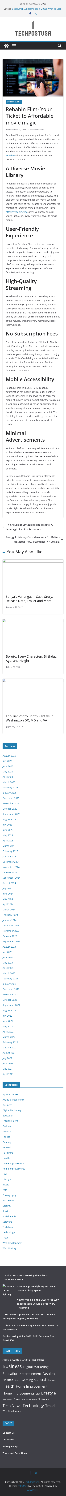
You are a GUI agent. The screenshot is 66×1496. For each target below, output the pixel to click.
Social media (9, 1216)
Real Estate (8, 1200)
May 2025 (8, 835)
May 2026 (8, 771)
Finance (7, 1131)
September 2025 (11, 814)
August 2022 (9, 1010)
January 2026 (9, 792)
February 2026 (10, 787)
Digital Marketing (12, 1110)
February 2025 (10, 851)
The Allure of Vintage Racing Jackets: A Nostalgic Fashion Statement (29, 527)
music (6, 1184)
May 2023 (8, 962)
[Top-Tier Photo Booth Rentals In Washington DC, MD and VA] (33, 681)
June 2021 (8, 1063)
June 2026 (8, 766)
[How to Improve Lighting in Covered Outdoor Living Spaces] (9, 1290)
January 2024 (9, 920)
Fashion (7, 1126)
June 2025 (8, 829)
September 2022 (11, 1005)
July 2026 (7, 760)
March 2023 (9, 973)
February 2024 (10, 914)
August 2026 (9, 755)
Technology (9, 1232)
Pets (5, 1189)
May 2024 (8, 898)
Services (7, 1211)
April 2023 (8, 967)
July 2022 (7, 1015)
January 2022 (9, 1047)
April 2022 (8, 1031)
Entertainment (14, 102)
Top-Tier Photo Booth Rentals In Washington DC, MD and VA (29, 718)
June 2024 (8, 893)
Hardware (8, 1152)
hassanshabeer (37, 129)
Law (5, 1173)
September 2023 (11, 941)
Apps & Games (10, 1094)
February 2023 (10, 978)
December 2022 (11, 989)
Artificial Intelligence (14, 1099)
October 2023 (10, 936)
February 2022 (10, 1042)
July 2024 (7, 888)
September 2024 (11, 877)
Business (7, 1104)
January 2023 (9, 983)
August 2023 (9, 946)
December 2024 (11, 861)
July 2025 (7, 824)
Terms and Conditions (15, 1453)
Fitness (6, 1136)
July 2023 (7, 952)
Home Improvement (13, 1163)
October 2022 (10, 999)
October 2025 (10, 808)
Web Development (12, 1242)
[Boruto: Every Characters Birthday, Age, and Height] (33, 621)
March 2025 (9, 845)
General (7, 1147)
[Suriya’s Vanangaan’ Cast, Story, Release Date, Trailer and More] (33, 561)
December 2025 (11, 798)
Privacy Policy (10, 1446)
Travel (6, 1237)
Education (8, 1115)
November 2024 (11, 867)
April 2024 (8, 904)
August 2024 (9, 883)
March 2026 (9, 782)
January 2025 (9, 856)
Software (7, 1221)
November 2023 (11, 930)
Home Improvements (14, 1168)
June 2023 (8, 957)
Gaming (7, 1142)
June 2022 (8, 1021)
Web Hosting (9, 1248)
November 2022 (11, 994)
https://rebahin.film (16, 211)
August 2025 (9, 819)
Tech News (8, 1227)
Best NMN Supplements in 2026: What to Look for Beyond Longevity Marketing (36, 10)
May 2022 (8, 1026)
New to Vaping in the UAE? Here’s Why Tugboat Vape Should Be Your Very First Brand (38, 1303)
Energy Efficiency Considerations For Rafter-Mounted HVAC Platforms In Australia (33, 539)
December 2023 (11, 925)
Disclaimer (8, 1439)
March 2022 (9, 1036)
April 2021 (8, 1074)
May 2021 (8, 1068)
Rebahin (10, 155)
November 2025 (11, 803)
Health (6, 1158)
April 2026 (8, 776)
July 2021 (7, 1058)
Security (7, 1205)
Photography (9, 1195)
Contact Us (9, 1432)
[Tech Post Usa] (6, 46)
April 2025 (8, 840)
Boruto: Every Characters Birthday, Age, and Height (31, 658)
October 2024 (10, 872)
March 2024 (9, 909)
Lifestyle (7, 1179)
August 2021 (9, 1052)
